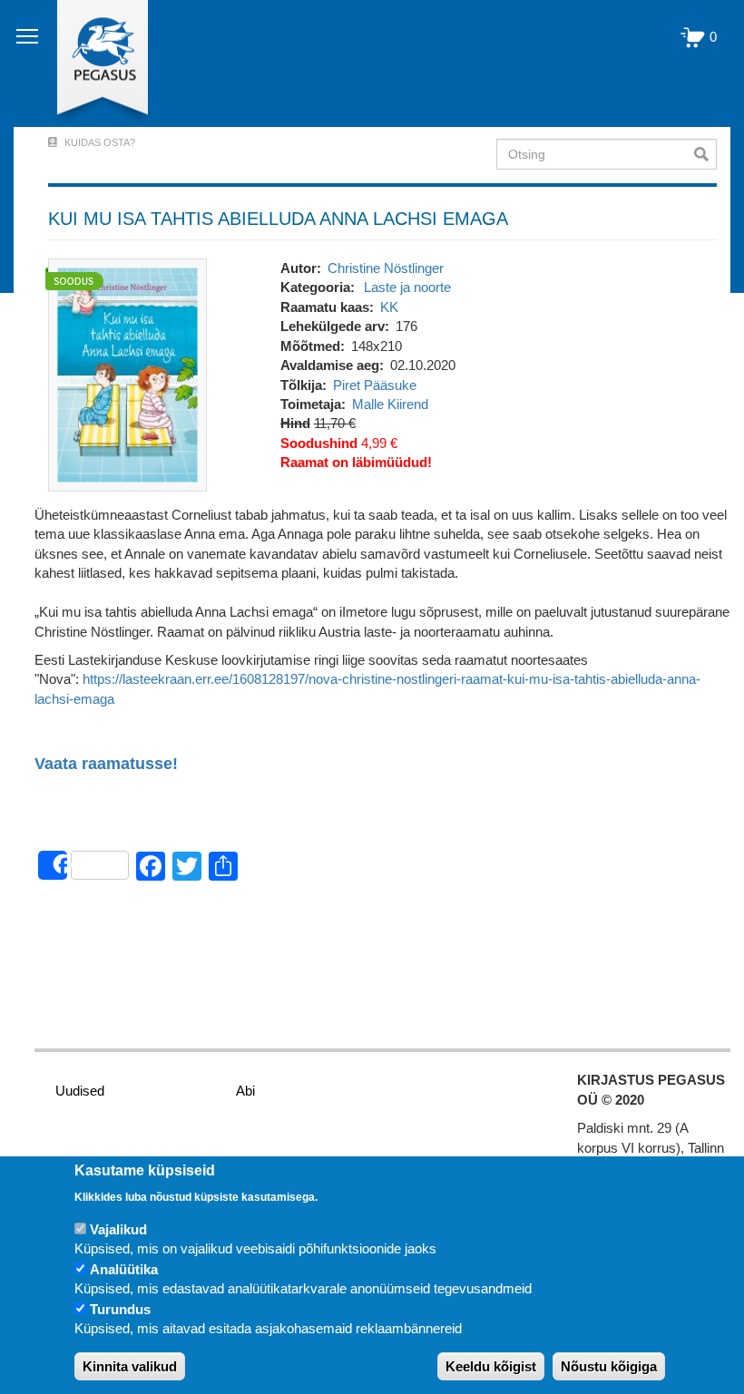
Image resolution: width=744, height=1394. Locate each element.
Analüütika (124, 1269)
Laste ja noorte (407, 287)
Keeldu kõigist (490, 1366)
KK (389, 307)
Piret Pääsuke (374, 385)
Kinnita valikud (130, 1366)
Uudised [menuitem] (79, 1090)
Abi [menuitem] (245, 1090)
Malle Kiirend (390, 404)
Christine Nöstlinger (386, 268)
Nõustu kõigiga (609, 1366)
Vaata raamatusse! (106, 764)
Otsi (705, 154)
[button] (127, 373)
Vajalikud (118, 1229)
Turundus (120, 1309)
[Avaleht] (92, 63)
